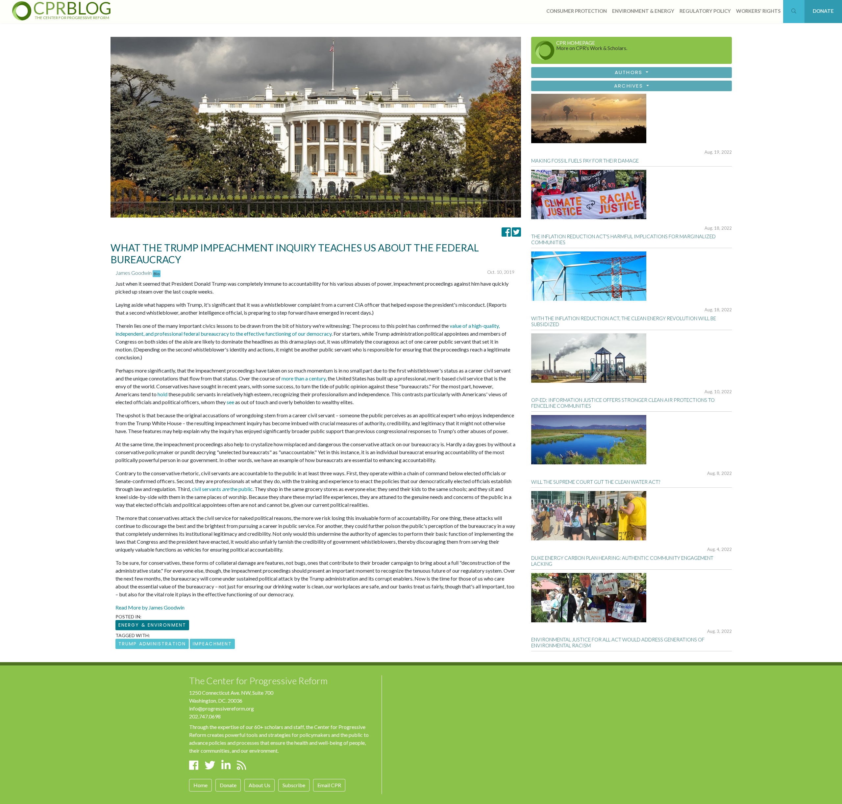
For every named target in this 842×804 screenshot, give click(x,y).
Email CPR (329, 785)
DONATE (823, 11)
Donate (228, 785)
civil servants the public (222, 489)
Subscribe (294, 785)
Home (200, 785)
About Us (259, 785)
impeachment (212, 643)
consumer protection (576, 11)
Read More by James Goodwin (150, 607)
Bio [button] (157, 273)
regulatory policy (705, 11)
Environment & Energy (643, 11)
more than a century (304, 378)
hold (162, 394)
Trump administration (152, 643)
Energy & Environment (152, 625)
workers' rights (758, 11)
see (230, 402)
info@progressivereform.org (221, 708)
